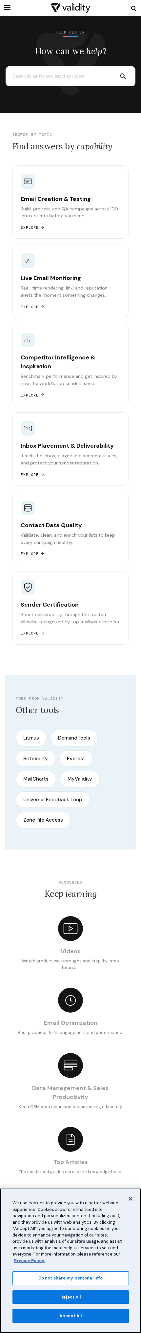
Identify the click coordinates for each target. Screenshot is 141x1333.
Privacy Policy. (29, 1260)
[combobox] (58, 76)
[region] (70, 1260)
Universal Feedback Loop (52, 799)
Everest (76, 758)
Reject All (70, 1297)
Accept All (70, 1316)
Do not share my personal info (70, 1278)
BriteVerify (35, 758)
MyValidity (80, 779)
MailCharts (36, 779)
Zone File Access (43, 820)
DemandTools (74, 738)
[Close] (130, 1199)
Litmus (31, 738)
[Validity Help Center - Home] (70, 8)
